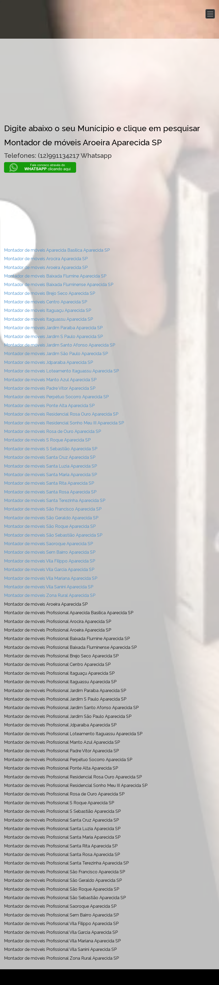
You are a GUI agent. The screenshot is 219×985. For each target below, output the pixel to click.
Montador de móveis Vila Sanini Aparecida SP (48, 586)
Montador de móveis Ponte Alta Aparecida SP (49, 405)
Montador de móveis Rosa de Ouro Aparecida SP (52, 431)
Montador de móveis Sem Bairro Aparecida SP (49, 552)
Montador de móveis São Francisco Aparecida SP (52, 509)
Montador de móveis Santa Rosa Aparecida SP (50, 491)
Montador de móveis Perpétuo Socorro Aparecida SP (56, 396)
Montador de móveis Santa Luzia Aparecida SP (50, 466)
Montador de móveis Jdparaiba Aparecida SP (48, 362)
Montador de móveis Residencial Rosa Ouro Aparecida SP (61, 414)
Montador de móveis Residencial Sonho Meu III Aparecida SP (64, 422)
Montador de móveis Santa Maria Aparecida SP (50, 474)
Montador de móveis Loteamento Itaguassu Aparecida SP (61, 370)
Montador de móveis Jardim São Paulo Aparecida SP (56, 353)
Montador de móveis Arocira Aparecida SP (46, 258)
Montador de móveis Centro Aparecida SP (45, 301)
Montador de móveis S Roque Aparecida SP (47, 440)
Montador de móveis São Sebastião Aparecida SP (53, 535)
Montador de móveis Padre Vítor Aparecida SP (49, 388)
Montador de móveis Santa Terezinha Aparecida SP (54, 500)
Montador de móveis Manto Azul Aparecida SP (50, 379)
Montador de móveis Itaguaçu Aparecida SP (47, 310)
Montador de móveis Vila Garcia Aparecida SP (49, 569)
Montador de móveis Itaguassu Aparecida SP (48, 319)
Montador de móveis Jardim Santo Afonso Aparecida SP (59, 345)
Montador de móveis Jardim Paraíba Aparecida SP (53, 327)
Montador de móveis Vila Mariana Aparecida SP (50, 578)
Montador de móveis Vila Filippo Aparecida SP (49, 561)
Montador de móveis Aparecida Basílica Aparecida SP (57, 250)
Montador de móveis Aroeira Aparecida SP (46, 267)
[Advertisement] (109, 78)
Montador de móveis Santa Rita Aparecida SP (49, 483)
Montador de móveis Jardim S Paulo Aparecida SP (53, 336)
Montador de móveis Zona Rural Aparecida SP (49, 595)
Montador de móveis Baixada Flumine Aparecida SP (55, 276)
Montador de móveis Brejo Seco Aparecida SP (49, 293)
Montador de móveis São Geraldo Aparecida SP (51, 517)
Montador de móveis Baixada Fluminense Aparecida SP (58, 284)
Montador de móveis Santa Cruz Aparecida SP (49, 457)
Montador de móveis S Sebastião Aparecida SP (50, 448)
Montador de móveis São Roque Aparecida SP (50, 526)
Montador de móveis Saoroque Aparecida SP (48, 543)
